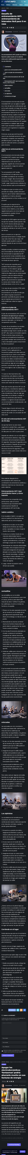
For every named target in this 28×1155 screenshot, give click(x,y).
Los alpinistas (8, 93)
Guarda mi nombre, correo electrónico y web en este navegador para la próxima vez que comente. (14, 1051)
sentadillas (7, 88)
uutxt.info (9, 1)
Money (3, 1064)
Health (3, 10)
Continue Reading (14, 1144)
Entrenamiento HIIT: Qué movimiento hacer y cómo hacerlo (14, 81)
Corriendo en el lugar (10, 96)
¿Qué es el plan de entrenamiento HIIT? (13, 73)
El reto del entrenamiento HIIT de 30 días (13, 77)
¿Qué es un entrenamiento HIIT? (13, 69)
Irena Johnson (8, 31)
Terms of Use (14, 1152)
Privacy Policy (6, 1152)
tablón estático (8, 85)
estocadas (7, 91)
